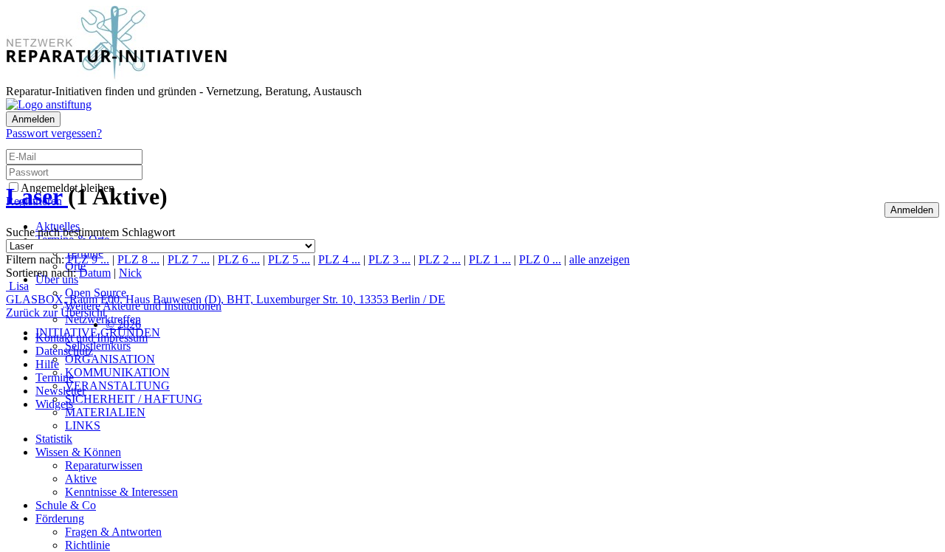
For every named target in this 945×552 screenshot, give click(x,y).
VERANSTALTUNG (117, 385)
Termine (54, 377)
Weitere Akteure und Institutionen (143, 306)
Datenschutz (64, 351)
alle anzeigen (599, 259)
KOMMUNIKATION (117, 372)
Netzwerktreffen (103, 319)
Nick (130, 272)
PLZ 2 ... (440, 259)
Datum (95, 272)
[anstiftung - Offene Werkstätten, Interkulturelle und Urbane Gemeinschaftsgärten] (49, 104)
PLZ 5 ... (289, 259)
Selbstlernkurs (98, 345)
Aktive (81, 478)
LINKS (82, 425)
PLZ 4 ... (339, 259)
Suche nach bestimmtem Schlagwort (90, 232)
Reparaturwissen (103, 465)
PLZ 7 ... (189, 259)
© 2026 (123, 324)
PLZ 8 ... (138, 259)
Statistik (53, 438)
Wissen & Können (78, 452)
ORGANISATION (110, 359)
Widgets (54, 404)
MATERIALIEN (105, 412)
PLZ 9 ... (88, 259)
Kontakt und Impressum (91, 337)
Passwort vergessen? (54, 133)
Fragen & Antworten (113, 531)
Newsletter (60, 390)
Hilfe (47, 364)
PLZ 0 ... (540, 259)
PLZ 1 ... (490, 259)
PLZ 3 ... (389, 259)
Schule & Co (65, 505)
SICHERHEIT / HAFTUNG (133, 399)
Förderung (59, 518)
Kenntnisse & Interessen (121, 492)
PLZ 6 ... (239, 259)
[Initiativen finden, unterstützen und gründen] (116, 78)
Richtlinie (87, 545)
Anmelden (33, 119)
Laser (37, 196)
